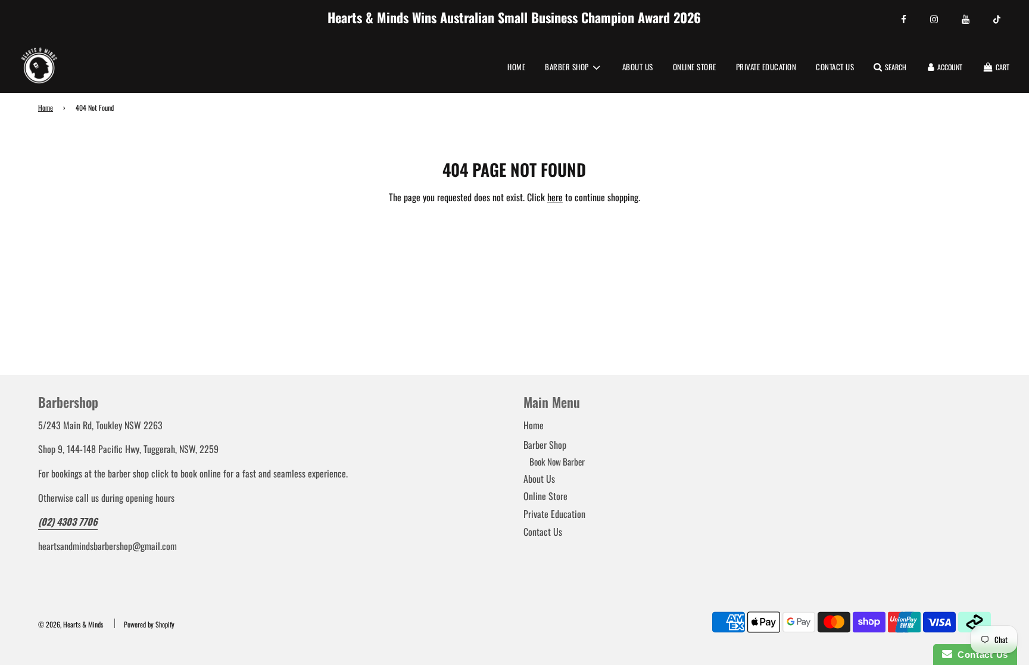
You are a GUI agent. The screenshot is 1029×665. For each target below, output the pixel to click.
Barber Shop (544, 445)
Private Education (766, 67)
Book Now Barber (557, 461)
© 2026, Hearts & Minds (70, 624)
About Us (637, 67)
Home (516, 67)
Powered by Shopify (149, 624)
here (555, 197)
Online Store (694, 67)
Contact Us (835, 67)
